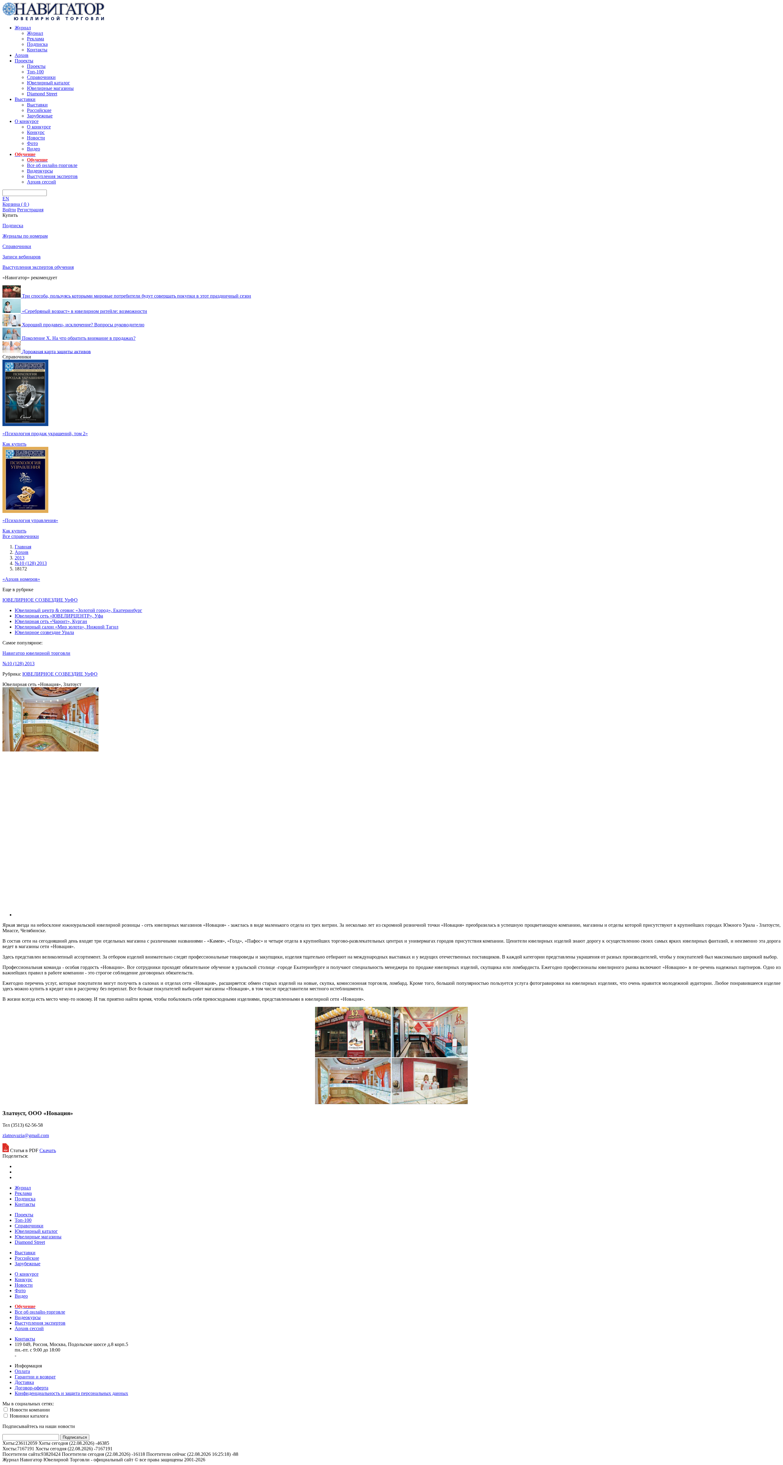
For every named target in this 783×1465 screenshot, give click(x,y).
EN (5, 198)
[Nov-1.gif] (391, 1102)
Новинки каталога (28, 1416)
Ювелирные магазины (50, 88)
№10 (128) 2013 (18, 663)
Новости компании (29, 1409)
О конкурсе (27, 121)
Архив (21, 55)
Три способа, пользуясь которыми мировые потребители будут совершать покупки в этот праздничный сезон (136, 296)
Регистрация (30, 209)
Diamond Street (42, 93)
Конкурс (36, 132)
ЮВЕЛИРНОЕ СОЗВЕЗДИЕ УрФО (40, 600)
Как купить (14, 444)
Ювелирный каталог (48, 82)
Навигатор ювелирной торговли (36, 653)
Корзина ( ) (15, 204)
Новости (36, 137)
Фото (32, 143)
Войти (9, 209)
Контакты (37, 49)
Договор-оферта (31, 1387)
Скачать (47, 1150)
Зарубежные (40, 115)
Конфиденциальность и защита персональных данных (71, 1393)
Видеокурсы (40, 170)
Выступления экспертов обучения (38, 267)
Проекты (24, 60)
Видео (33, 148)
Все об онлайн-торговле (52, 165)
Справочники (41, 77)
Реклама (35, 38)
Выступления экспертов (52, 176)
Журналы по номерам (25, 236)
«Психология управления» (30, 520)
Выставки (25, 99)
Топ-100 (35, 71)
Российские (39, 110)
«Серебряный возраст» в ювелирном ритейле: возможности (84, 311)
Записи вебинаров (21, 256)
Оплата (22, 1371)
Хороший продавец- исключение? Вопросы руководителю (83, 324)
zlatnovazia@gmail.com (25, 1135)
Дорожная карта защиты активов (56, 351)
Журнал (23, 27)
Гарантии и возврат (35, 1376)
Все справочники (20, 536)
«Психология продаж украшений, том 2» (45, 433)
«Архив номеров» (21, 579)
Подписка (37, 44)
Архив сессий (41, 181)
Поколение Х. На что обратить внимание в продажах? (78, 338)
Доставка (24, 1382)
